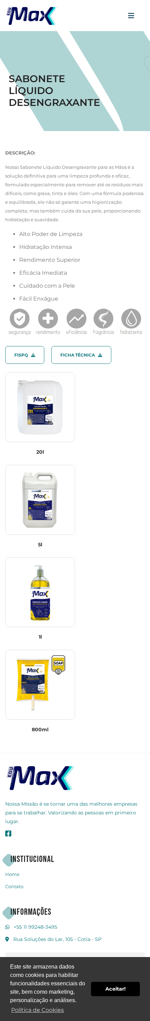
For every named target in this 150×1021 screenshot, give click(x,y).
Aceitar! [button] (115, 989)
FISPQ (22, 355)
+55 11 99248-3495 (35, 927)
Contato (14, 886)
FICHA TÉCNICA (79, 355)
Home (12, 874)
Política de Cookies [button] (37, 1010)
